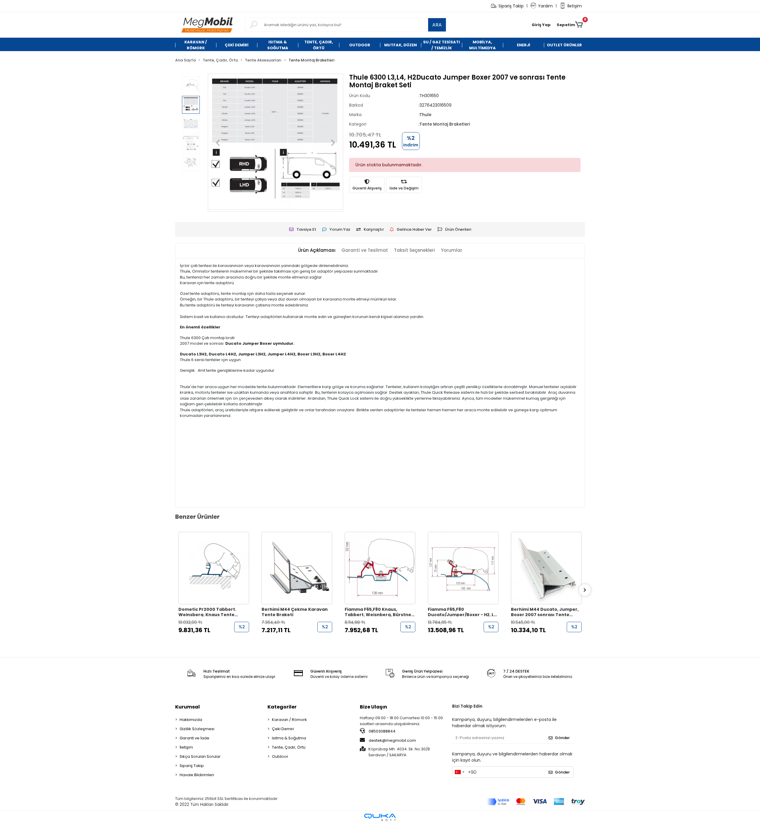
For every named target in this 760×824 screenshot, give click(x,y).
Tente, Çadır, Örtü (288, 747)
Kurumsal (187, 706)
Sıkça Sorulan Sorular (200, 756)
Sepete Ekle (216, 641)
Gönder (562, 738)
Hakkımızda (191, 719)
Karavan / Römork (289, 719)
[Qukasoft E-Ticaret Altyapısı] (380, 817)
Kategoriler (282, 706)
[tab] (316, 250)
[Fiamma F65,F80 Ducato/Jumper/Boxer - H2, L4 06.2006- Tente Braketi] (463, 568)
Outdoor (280, 756)
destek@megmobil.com (392, 740)
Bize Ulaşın (373, 706)
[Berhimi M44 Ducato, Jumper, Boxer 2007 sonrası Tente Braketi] (546, 568)
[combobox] (459, 772)
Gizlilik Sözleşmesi (197, 729)
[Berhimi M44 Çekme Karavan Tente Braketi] (297, 568)
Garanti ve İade (194, 738)
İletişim (574, 6)
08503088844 (381, 731)
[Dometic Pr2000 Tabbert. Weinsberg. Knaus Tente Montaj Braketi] (214, 568)
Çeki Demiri (283, 729)
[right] (585, 590)
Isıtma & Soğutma (289, 738)
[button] (541, 25)
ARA (437, 24)
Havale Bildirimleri (197, 775)
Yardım (545, 6)
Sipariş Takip (511, 6)
